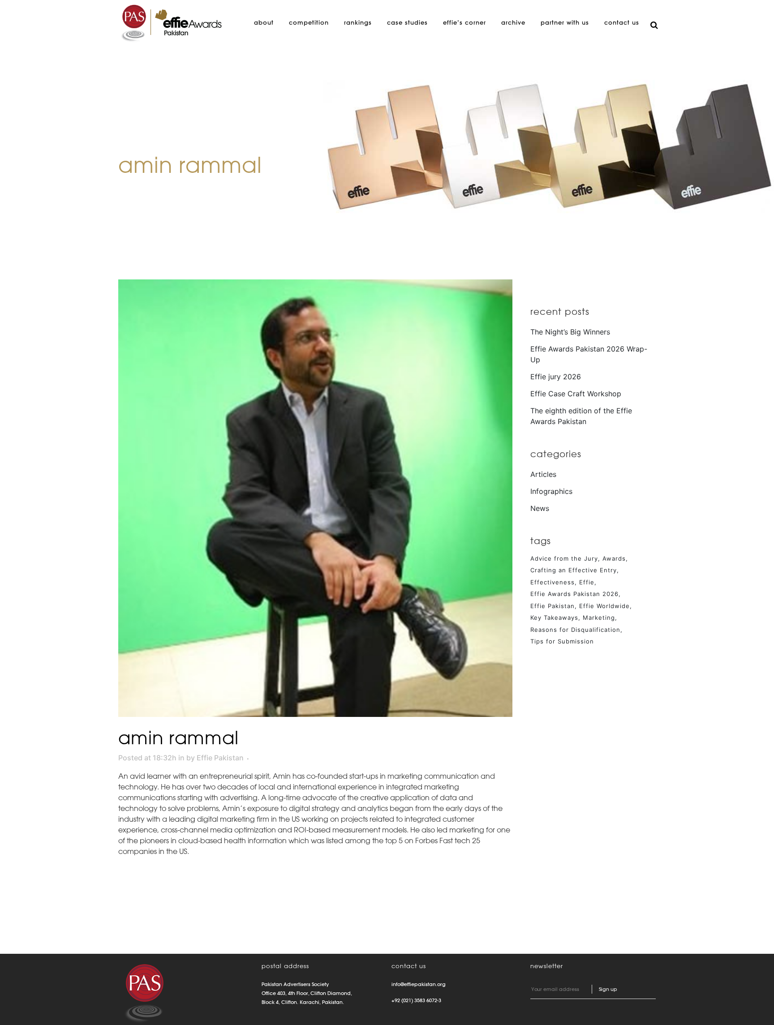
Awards (614, 558)
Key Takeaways (554, 617)
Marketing (599, 617)
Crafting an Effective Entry (573, 570)
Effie (586, 582)
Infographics (551, 491)
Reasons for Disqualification (575, 629)
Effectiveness (552, 582)
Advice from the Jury (564, 558)
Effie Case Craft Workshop (575, 393)
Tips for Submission (562, 641)
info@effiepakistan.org (418, 984)
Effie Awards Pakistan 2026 (574, 593)
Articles (543, 474)
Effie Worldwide (604, 605)
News (539, 508)
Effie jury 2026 (555, 376)
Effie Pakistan (220, 757)
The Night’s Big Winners (570, 331)
